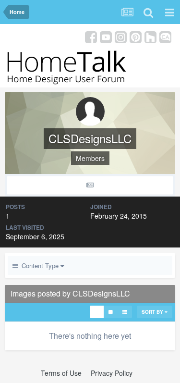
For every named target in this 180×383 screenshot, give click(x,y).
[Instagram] (121, 36)
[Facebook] (91, 36)
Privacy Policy (111, 373)
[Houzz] (150, 36)
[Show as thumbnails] (97, 312)
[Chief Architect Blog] (165, 36)
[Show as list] (125, 312)
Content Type (39, 265)
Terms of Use (61, 373)
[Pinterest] (136, 36)
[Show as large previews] (111, 312)
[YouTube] (106, 36)
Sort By (153, 312)
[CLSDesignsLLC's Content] (90, 185)
